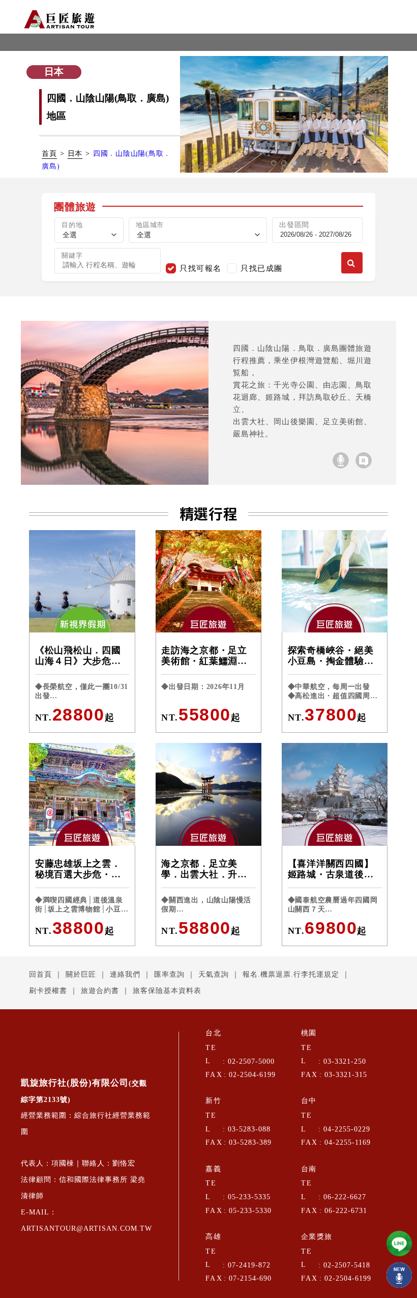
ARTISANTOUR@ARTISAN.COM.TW (86, 1228)
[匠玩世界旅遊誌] (363, 460)
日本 (75, 153)
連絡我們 (125, 974)
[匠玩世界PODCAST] (341, 460)
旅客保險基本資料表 (167, 991)
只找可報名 (201, 268)
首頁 (49, 153)
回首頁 (40, 974)
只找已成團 (262, 268)
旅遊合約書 (100, 991)
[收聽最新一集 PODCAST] (399, 1275)
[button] (274, 163)
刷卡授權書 (48, 991)
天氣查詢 (213, 974)
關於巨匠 (81, 974)
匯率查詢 (169, 974)
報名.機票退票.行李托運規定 (291, 974)
